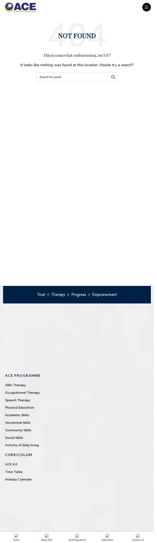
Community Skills (18, 430)
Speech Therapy (17, 400)
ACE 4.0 (11, 464)
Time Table (13, 472)
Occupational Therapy (22, 392)
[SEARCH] (113, 77)
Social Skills (14, 438)
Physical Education (19, 407)
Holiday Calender (18, 479)
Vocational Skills (17, 422)
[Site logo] (20, 6)
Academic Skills (17, 415)
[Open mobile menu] (146, 7)
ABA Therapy (15, 385)
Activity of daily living (22, 445)
